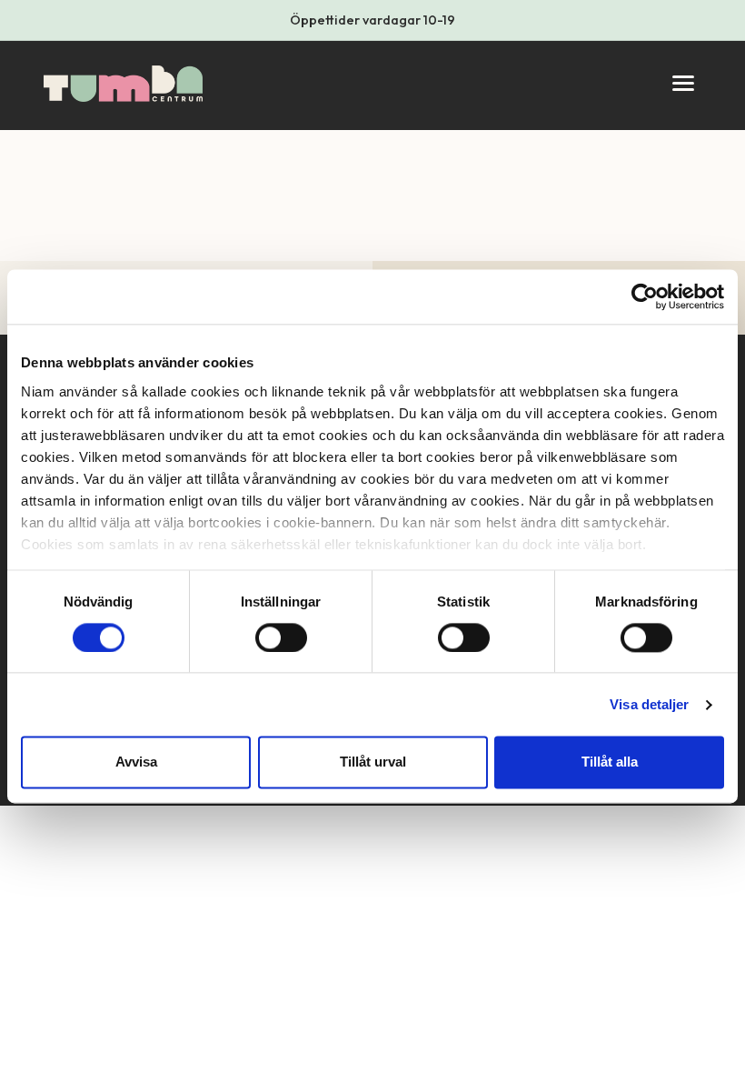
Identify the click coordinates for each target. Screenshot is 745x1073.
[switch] (281, 637)
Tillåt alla (609, 762)
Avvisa (136, 762)
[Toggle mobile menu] (683, 83)
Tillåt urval (373, 762)
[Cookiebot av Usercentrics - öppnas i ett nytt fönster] (644, 296)
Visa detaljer (649, 704)
